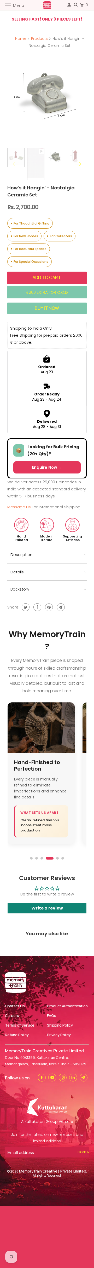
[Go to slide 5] (57, 858)
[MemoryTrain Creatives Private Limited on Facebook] (42, 1078)
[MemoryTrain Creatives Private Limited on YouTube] (53, 1078)
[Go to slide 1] (31, 858)
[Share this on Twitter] (25, 607)
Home (20, 38)
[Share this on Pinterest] (48, 607)
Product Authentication (67, 1005)
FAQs (51, 1015)
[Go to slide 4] (50, 858)
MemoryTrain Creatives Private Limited (52, 1171)
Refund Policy (17, 1034)
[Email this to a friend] (60, 607)
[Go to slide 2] (36, 858)
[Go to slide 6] (62, 858)
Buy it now (47, 308)
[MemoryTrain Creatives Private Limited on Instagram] (63, 1078)
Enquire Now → (47, 467)
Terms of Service (19, 1025)
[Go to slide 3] (41, 858)
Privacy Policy (59, 1034)
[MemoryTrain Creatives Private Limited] (47, 5)
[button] (47, 554)
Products (39, 38)
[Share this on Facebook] (36, 607)
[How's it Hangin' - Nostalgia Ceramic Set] (47, 92)
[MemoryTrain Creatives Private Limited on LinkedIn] (74, 1078)
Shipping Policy (60, 1025)
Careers (12, 1015)
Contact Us (15, 1005)
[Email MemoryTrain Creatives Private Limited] (84, 1078)
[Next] (78, 164)
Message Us (19, 507)
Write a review (47, 908)
